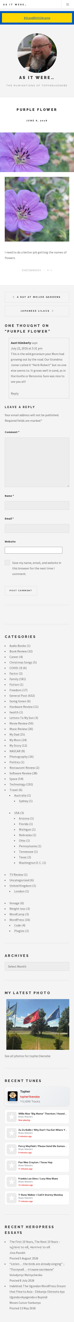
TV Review (16, 875)
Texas (23, 857)
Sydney (23, 801)
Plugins (19, 931)
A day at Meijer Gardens (39, 297)
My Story (15, 745)
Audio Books (17, 646)
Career (13, 657)
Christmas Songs (20, 662)
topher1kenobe (30, 1096)
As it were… (15, 4)
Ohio (22, 840)
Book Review (18, 651)
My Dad (14, 734)
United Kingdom (20, 886)
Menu (67, 4)
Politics (14, 762)
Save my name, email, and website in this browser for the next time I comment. (36, 568)
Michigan (25, 829)
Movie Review (18, 723)
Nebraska (25, 835)
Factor (13, 673)
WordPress (16, 920)
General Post (18, 696)
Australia (20, 795)
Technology (17, 784)
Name (9, 496)
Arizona (24, 818)
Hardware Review (21, 707)
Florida (23, 824)
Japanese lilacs (35, 310)
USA (17, 813)
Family (13, 679)
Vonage (14, 903)
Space (13, 779)
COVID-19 (15, 668)
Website (10, 541)
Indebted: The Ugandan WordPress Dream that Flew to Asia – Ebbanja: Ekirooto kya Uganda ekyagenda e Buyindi (37, 1291)
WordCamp (16, 914)
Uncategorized (19, 880)
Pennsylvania (28, 846)
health (14, 712)
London (19, 891)
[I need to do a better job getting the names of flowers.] (37, 240)
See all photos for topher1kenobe (28, 1056)
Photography (31, 270)
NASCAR (15, 751)
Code (17, 925)
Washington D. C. (30, 863)
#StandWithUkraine (37, 18)
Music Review (18, 729)
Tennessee (26, 852)
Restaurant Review (22, 768)
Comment (12, 432)
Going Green (17, 701)
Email (9, 518)
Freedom (15, 690)
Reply (15, 393)
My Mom (15, 740)
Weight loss (17, 909)
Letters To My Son (21, 718)
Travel (13, 790)
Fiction (14, 684)
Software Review (20, 773)
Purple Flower (37, 110)
